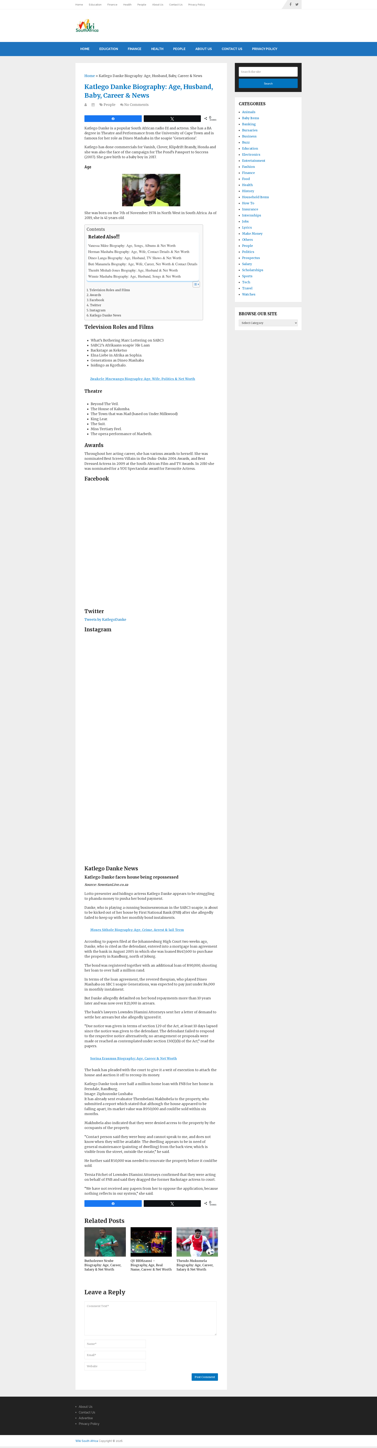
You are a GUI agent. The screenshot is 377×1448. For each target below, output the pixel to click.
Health (127, 4)
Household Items (255, 197)
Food (246, 179)
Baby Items (250, 118)
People (141, 4)
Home (79, 4)
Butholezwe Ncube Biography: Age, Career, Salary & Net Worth (102, 1265)
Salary (247, 264)
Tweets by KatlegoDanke (105, 619)
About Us (157, 4)
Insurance (250, 209)
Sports (247, 276)
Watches (248, 294)
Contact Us (175, 4)
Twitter (95, 305)
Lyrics (247, 227)
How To (248, 203)
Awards (95, 295)
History (248, 191)
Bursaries (250, 130)
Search (268, 83)
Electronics (251, 154)
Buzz (246, 142)
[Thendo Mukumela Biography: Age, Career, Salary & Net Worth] (197, 1242)
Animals (248, 112)
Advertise (86, 1418)
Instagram (97, 310)
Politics (248, 252)
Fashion (248, 167)
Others (247, 240)
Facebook (97, 300)
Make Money (252, 233)
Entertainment (253, 161)
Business (249, 136)
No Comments (136, 105)
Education (95, 4)
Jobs (245, 221)
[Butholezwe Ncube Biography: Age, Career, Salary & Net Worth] (105, 1242)
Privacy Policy (196, 4)
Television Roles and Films (109, 290)
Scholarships (252, 270)
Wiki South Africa (86, 1441)
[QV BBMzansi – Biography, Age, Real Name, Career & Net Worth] (151, 1242)
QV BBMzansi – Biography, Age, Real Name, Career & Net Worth (151, 1265)
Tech (246, 282)
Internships (251, 215)
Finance (112, 4)
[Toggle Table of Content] (194, 284)
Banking (249, 124)
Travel (247, 288)
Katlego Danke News (105, 315)
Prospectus (251, 258)
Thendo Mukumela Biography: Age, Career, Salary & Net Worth (195, 1265)
